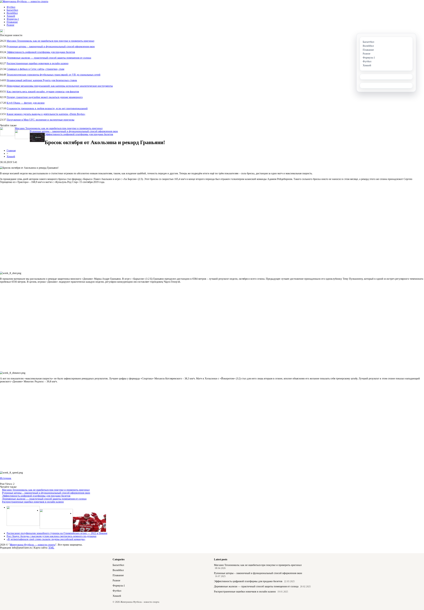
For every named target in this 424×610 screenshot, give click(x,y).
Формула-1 (13, 19)
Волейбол (12, 13)
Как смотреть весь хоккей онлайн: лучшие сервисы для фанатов (43, 91)
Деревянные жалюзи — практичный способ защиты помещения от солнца (49, 57)
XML (51, 547)
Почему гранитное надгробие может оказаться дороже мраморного (45, 97)
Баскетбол (12, 10)
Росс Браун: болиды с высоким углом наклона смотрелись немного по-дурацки (51, 536)
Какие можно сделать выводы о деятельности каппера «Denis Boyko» (46, 114)
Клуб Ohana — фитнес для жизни (26, 102)
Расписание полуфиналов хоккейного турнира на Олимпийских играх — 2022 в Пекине (57, 533)
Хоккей (11, 16)
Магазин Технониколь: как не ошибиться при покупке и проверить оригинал (50, 40)
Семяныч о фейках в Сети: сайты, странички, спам (35, 69)
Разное (10, 25)
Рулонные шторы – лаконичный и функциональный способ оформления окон (51, 46)
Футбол (11, 7)
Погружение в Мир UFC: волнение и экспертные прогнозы (40, 119)
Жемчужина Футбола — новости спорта (32, 544)
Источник (5, 478)
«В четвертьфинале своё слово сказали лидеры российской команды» (46, 539)
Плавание (12, 22)
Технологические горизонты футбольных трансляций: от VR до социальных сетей (53, 74)
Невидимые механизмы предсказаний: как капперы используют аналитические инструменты (60, 85)
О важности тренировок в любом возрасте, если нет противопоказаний (47, 108)
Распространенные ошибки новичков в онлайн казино (37, 63)
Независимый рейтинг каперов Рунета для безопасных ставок (42, 80)
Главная (11, 150)
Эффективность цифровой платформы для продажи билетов (41, 52)
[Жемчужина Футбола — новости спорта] (24, 1)
